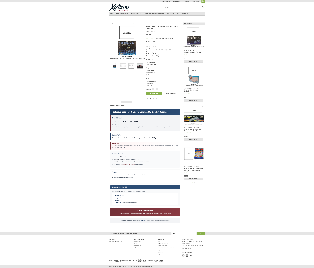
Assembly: (149, 59)
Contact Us (185, 13)
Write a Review (169, 38)
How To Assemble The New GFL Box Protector (192, 245)
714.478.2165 (166, 1)
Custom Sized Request (136, 13)
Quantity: (148, 89)
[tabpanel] (193, 45)
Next (143, 42)
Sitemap (124, 266)
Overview (115, 102)
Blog (192, 13)
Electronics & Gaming (118, 23)
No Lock (150, 85)
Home (110, 23)
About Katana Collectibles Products (154, 13)
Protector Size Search (122, 13)
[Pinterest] (156, 98)
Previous (110, 42)
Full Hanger (151, 75)
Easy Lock (150, 83)
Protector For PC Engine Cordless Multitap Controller (192, 51)
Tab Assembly (151, 62)
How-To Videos (170, 13)
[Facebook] (147, 98)
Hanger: (149, 68)
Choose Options (193, 61)
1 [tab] (192, 182)
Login (135, 245)
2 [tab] (194, 182)
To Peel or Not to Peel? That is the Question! (192, 241)
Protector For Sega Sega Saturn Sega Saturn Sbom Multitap (193, 169)
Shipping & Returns (138, 247)
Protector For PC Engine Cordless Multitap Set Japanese (137, 23)
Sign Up (139, 245)
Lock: (148, 78)
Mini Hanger (151, 72)
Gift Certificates (137, 241)
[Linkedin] (153, 98)
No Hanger (151, 70)
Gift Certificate (176, 1)
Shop (111, 13)
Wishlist (187, 1)
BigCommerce (134, 266)
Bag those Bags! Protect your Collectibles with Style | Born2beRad (192, 248)
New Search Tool (186, 243)
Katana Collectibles (188, 49)
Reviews (126, 102)
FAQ (178, 13)
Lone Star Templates (147, 266)
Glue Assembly (152, 64)
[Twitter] (150, 98)
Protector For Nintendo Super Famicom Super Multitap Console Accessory (193, 130)
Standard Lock (152, 81)
